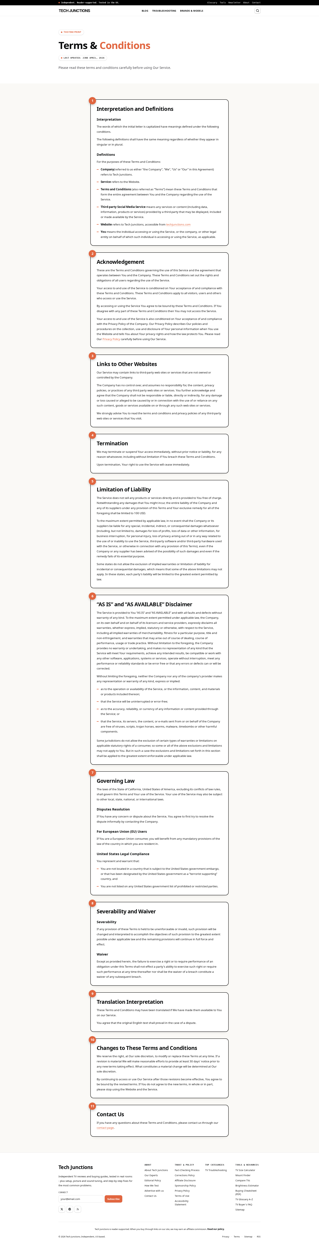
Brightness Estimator (247, 1185)
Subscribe (113, 1199)
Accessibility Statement (181, 1202)
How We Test (152, 1185)
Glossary (212, 2)
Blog (145, 10)
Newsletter (234, 2)
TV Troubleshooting (216, 1170)
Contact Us (151, 1195)
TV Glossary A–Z (244, 1199)
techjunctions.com (178, 224)
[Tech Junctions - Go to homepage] (74, 11)
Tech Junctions (75, 1167)
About (246, 2)
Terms (237, 1236)
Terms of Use (182, 1195)
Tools (223, 2)
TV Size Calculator (245, 1170)
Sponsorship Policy (185, 1185)
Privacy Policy (111, 339)
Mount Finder (243, 1175)
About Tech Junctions (156, 1170)
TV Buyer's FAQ (243, 1204)
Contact (256, 2)
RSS (259, 1236)
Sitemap (240, 1209)
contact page (105, 1128)
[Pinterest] (69, 1209)
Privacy (225, 1236)
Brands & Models (191, 10)
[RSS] (77, 1209)
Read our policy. (215, 1229)
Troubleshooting (164, 10)
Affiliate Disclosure (185, 1180)
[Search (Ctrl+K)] (258, 11)
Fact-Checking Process (187, 1170)
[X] (61, 1209)
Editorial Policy (153, 1180)
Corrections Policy (185, 1175)
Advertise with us (154, 1190)
